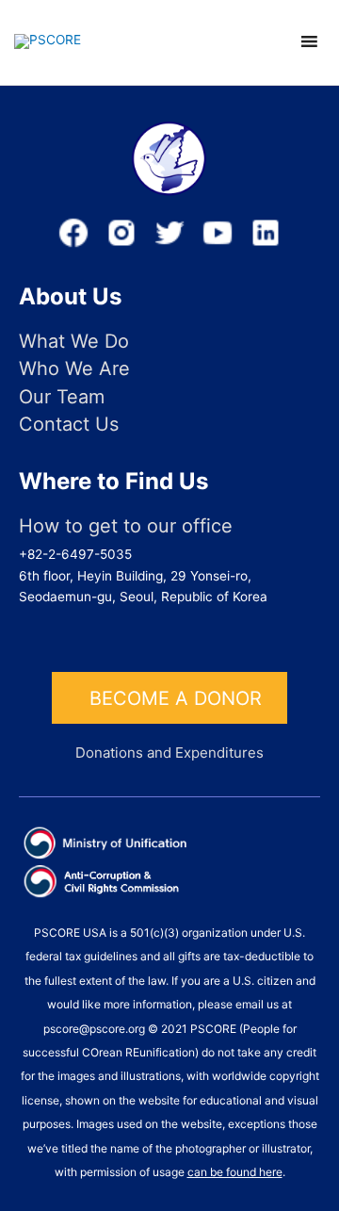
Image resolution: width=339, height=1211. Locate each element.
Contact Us (69, 424)
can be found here (234, 1172)
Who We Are (74, 369)
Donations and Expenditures (169, 752)
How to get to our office (126, 526)
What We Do (74, 341)
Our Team (62, 397)
